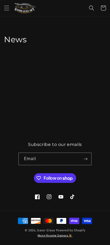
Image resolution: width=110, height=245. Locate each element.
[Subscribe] (85, 159)
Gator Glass (46, 230)
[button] (7, 8)
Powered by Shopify (70, 230)
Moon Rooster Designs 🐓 (55, 235)
